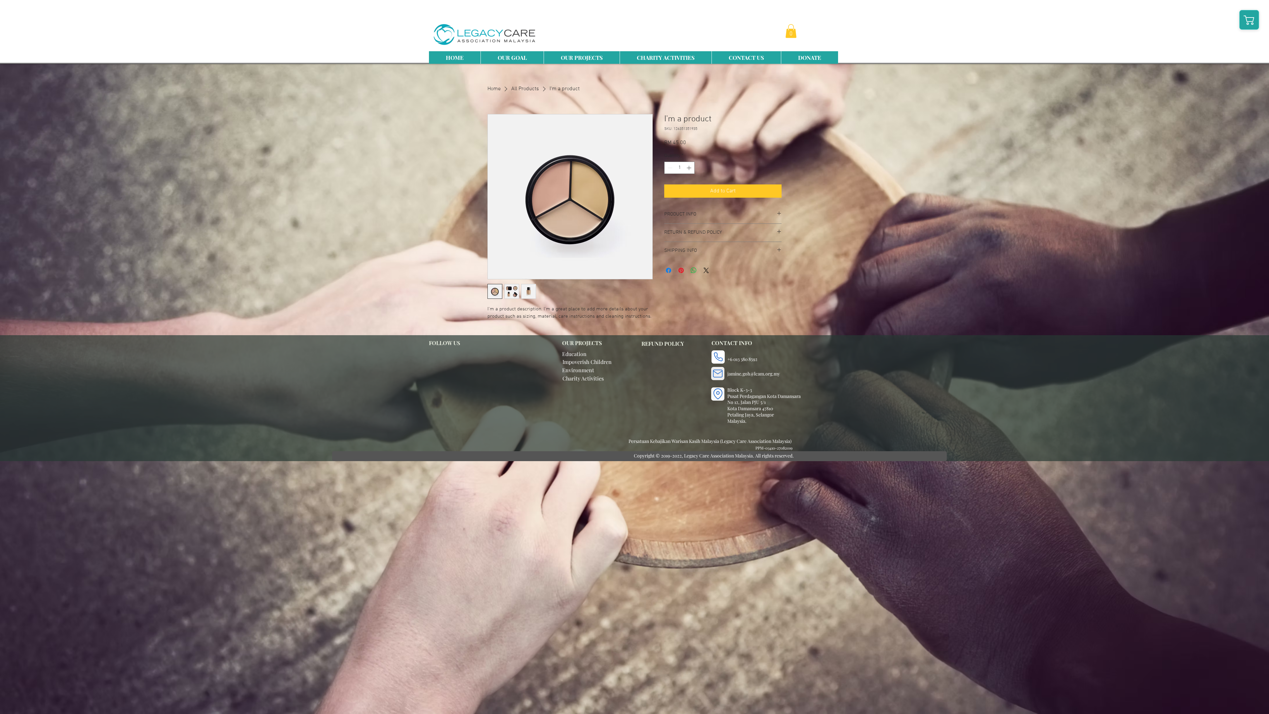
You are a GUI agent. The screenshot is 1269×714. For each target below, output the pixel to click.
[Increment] (689, 168)
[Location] (717, 394)
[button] (791, 31)
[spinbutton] (679, 168)
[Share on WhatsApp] (694, 270)
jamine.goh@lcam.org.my (753, 374)
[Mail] (717, 373)
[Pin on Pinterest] (681, 270)
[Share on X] (706, 270)
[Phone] (718, 357)
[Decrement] (669, 168)
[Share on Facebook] (669, 270)
